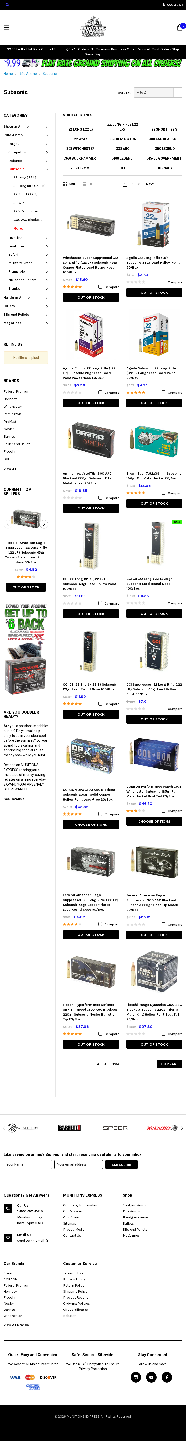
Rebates (69, 1316)
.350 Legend (164, 149)
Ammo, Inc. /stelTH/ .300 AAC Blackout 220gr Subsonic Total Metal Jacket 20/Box (87, 478)
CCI (6, 459)
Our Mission (72, 1211)
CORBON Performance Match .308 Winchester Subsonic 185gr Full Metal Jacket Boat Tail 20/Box (153, 791)
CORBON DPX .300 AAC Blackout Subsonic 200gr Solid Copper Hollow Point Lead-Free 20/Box (89, 794)
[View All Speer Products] (116, 1128)
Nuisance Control (23, 280)
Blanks (14, 288)
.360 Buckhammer (80, 158)
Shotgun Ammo (16, 126)
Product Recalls (75, 1297)
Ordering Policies (76, 1304)
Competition (19, 152)
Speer (8, 1273)
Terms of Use (73, 1273)
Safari (13, 254)
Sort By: (124, 93)
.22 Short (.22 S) (25, 194)
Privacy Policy (74, 1279)
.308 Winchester (80, 149)
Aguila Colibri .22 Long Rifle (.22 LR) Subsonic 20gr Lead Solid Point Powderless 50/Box (89, 373)
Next (150, 184)
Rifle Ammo (28, 74)
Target (13, 143)
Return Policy (73, 1285)
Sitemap (69, 1223)
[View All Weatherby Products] (23, 1128)
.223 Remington (25, 211)
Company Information (80, 1205)
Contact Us (72, 1235)
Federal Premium (17, 391)
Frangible (16, 271)
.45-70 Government (164, 158)
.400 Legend (122, 158)
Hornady (10, 399)
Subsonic (50, 74)
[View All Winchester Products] (162, 1128)
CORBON (10, 1279)
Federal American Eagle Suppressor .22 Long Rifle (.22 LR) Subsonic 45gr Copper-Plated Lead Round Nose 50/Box (26, 552)
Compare (169, 1064)
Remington (12, 414)
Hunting (15, 237)
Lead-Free (16, 246)
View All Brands (16, 1325)
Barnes (9, 436)
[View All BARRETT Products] (69, 1128)
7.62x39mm (80, 168)
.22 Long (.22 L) (24, 177)
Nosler (9, 429)
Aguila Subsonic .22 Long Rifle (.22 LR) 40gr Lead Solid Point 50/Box (151, 373)
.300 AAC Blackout (27, 220)
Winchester (13, 406)
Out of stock (25, 587)
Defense (15, 160)
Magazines (12, 323)
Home (8, 74)
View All (10, 469)
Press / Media (74, 1229)
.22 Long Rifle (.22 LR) (29, 186)
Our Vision (71, 1217)
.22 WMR (20, 203)
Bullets (9, 306)
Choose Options (91, 824)
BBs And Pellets (16, 314)
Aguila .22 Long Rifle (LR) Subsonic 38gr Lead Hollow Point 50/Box (153, 263)
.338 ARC (122, 149)
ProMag (10, 421)
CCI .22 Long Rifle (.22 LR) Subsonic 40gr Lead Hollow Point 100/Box (89, 584)
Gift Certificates (75, 1310)
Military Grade (20, 263)
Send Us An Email (31, 1241)
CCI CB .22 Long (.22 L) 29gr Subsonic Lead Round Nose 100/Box (149, 584)
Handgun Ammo (17, 297)
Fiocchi (9, 451)
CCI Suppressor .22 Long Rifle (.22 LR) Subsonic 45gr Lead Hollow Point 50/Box (154, 689)
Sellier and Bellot (17, 444)
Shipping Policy (75, 1291)
